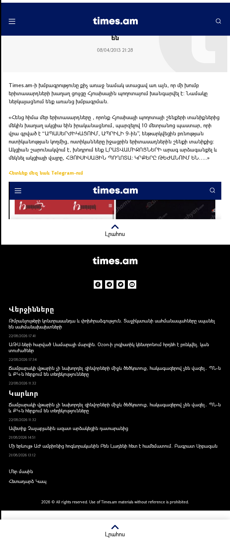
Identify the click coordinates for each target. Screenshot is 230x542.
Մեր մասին (21, 471)
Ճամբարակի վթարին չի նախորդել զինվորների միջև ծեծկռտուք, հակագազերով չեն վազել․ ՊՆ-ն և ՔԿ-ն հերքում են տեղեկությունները (115, 371)
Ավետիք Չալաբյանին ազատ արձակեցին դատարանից (68, 428)
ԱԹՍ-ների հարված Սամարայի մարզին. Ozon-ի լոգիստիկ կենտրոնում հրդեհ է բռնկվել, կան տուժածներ (109, 347)
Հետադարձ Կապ (27, 481)
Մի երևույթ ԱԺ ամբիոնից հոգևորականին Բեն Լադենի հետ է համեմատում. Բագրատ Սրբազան (113, 446)
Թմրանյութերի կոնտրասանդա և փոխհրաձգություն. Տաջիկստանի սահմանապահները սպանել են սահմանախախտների (112, 323)
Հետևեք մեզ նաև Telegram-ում (46, 172)
